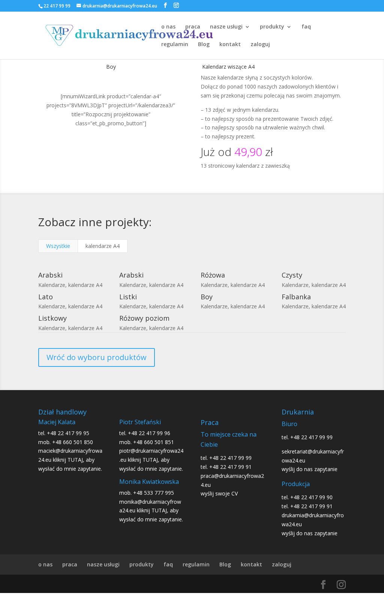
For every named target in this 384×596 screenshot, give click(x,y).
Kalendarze (51, 284)
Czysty (292, 274)
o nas (168, 27)
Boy (207, 296)
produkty (272, 27)
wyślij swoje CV (219, 493)
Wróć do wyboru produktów (96, 357)
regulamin (174, 45)
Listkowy (52, 318)
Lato (45, 296)
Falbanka (296, 296)
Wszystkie (58, 245)
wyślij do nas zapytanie (310, 469)
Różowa (213, 274)
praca (192, 27)
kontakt (230, 45)
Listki (128, 296)
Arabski (50, 274)
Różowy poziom (144, 318)
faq (306, 27)
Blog (204, 45)
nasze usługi (226, 27)
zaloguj (260, 45)
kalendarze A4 (103, 245)
